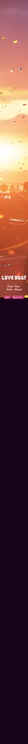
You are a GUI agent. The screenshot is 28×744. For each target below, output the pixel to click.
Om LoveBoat (18, 297)
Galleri (7, 297)
